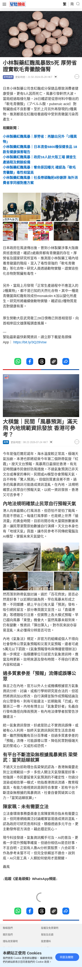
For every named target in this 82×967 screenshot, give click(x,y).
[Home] (17, 4)
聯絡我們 (8, 927)
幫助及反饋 (47, 934)
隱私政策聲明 (10, 941)
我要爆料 (46, 941)
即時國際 (8, 77)
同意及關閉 (66, 957)
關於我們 (8, 934)
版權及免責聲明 (49, 927)
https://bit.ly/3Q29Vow (30, 342)
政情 (6, 442)
